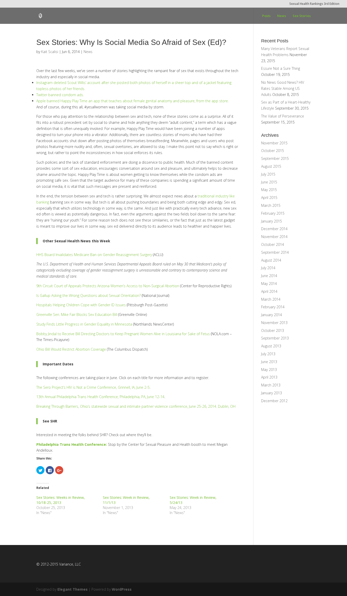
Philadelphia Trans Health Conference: (71, 444)
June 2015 (269, 182)
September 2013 (275, 338)
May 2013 (269, 369)
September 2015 (275, 158)
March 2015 (270, 205)
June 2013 (269, 361)
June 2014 (269, 275)
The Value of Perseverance (282, 116)
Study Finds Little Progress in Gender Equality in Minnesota (84, 324)
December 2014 (274, 228)
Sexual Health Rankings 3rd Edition (314, 4)
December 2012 (274, 400)
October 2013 (272, 330)
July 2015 (268, 174)
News (281, 16)
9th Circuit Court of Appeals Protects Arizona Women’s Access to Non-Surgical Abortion (107, 285)
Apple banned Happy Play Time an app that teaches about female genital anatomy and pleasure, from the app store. (132, 100)
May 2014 (269, 283)
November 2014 (274, 236)
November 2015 (274, 143)
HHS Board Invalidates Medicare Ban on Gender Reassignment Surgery (94, 254)
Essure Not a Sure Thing (280, 68)
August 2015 (271, 166)
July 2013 (268, 353)
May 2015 (269, 189)
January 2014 (271, 314)
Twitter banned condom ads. (60, 94)
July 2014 (268, 267)
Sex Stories (302, 16)
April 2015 (269, 197)
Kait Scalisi (49, 51)
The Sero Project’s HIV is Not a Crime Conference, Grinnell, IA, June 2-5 (93, 387)
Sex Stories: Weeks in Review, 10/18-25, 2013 (60, 500)
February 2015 (273, 213)
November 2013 (274, 322)
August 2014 (271, 260)
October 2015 (272, 150)
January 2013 (271, 392)
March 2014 (270, 299)
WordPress (122, 589)
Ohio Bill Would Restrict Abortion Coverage (71, 349)
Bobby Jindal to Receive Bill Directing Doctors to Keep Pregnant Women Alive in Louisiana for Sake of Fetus (123, 333)
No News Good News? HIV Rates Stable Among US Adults (282, 88)
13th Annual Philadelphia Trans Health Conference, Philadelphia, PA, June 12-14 (100, 396)
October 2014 (272, 244)
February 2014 (273, 306)
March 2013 (270, 385)
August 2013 (271, 346)
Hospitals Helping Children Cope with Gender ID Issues (81, 304)
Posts (266, 16)
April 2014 (269, 291)
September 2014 (275, 252)
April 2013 (269, 377)
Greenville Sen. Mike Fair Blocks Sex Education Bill (76, 314)
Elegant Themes (72, 589)
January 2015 (271, 221)
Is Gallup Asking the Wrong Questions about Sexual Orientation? (88, 295)
